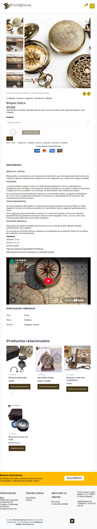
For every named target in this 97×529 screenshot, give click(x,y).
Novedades (30, 498)
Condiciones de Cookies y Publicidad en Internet (9, 504)
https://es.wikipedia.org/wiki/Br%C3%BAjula (24, 249)
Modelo (10, 117)
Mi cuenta (55, 502)
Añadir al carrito (31, 132)
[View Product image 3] (14, 62)
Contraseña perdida (59, 504)
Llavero (36, 325)
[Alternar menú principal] (92, 6)
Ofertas (29, 500)
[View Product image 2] (14, 44)
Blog (2, 498)
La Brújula (33, 93)
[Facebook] (72, 521)
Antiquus (28, 320)
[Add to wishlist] (9, 138)
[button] (86, 22)
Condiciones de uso (8, 509)
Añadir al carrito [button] (17, 448)
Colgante (28, 325)
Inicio (8, 93)
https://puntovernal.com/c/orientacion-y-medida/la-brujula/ (30, 252)
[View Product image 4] (14, 80)
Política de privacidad (9, 500)
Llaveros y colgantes (24, 98)
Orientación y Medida (20, 93)
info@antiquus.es (84, 501)
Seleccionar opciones (19, 387)
